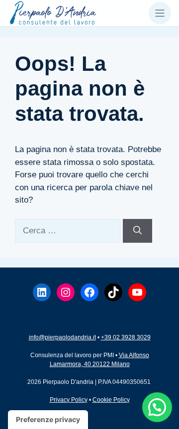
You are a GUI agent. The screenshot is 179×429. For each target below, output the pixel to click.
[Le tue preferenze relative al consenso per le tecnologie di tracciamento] (48, 419)
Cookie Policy (111, 399)
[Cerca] (137, 231)
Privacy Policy (69, 399)
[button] (157, 407)
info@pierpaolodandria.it (62, 337)
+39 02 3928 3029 (126, 337)
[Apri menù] (160, 13)
